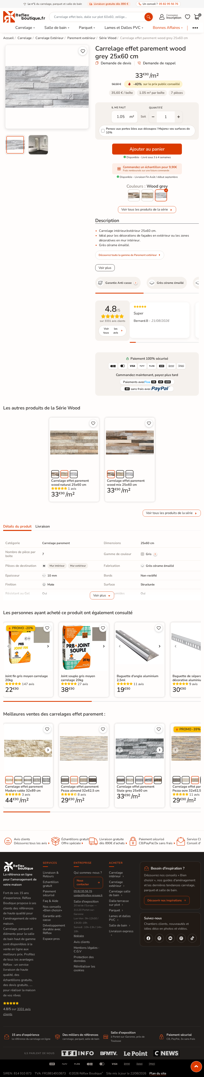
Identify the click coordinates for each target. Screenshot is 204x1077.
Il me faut (119, 107)
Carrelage (23, 27)
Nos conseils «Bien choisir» (52, 909)
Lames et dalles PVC (120, 918)
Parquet (85, 27)
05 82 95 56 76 (83, 891)
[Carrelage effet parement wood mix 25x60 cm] (134, 195)
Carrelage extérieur (116, 884)
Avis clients (82, 942)
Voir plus (105, 268)
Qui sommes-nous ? (88, 872)
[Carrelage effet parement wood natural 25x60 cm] (147, 195)
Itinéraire (79, 936)
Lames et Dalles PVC (122, 27)
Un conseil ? (160, 4)
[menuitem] (15, 145)
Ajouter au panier (147, 149)
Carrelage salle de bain (119, 893)
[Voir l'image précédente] (8, 646)
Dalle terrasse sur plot (119, 903)
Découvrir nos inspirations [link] (164, 900)
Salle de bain (55, 27)
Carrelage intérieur (116, 874)
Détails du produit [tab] (17, 526)
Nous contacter (83, 882)
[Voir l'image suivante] (48, 646)
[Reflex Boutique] (24, 16)
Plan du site (157, 1073)
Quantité (156, 108)
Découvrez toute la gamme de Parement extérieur (128, 255)
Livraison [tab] (42, 526)
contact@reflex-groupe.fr (88, 895)
